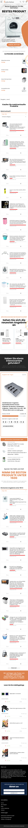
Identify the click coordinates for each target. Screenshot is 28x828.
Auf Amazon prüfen (8, 426)
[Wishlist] (23, 2)
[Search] (20, 2)
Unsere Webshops (5, 808)
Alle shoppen (4, 804)
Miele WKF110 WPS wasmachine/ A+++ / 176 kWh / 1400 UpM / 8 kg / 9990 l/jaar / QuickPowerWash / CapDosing (18, 270)
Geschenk (3, 757)
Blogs (2, 806)
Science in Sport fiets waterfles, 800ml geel (18, 190)
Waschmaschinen (11, 442)
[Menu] (1, 2)
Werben (3, 810)
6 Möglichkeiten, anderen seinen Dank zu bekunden (17, 753)
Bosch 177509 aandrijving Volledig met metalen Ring (18, 176)
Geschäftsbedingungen (6, 817)
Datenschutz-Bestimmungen (7, 815)
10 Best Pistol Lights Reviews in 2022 (17, 708)
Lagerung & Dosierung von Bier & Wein (15, 457)
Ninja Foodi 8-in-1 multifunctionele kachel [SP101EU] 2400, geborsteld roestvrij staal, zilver (17, 534)
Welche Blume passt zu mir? (16, 723)
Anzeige (3, 62)
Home (2, 803)
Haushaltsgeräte (4, 698)
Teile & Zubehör (11, 448)
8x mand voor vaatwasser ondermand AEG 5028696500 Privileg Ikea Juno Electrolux (16, 567)
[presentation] (2, 334)
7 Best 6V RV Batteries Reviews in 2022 (17, 738)
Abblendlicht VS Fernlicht (15, 693)
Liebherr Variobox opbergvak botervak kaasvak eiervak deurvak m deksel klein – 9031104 (17, 452)
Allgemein (3, 728)
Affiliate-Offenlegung (6, 819)
